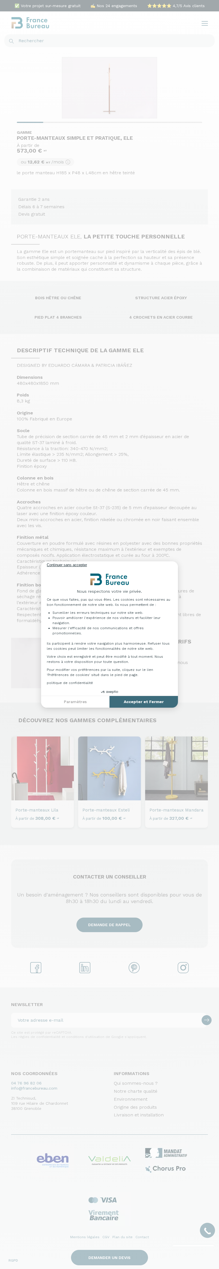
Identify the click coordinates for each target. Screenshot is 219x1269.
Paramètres (75, 701)
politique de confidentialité (70, 683)
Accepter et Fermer (144, 701)
